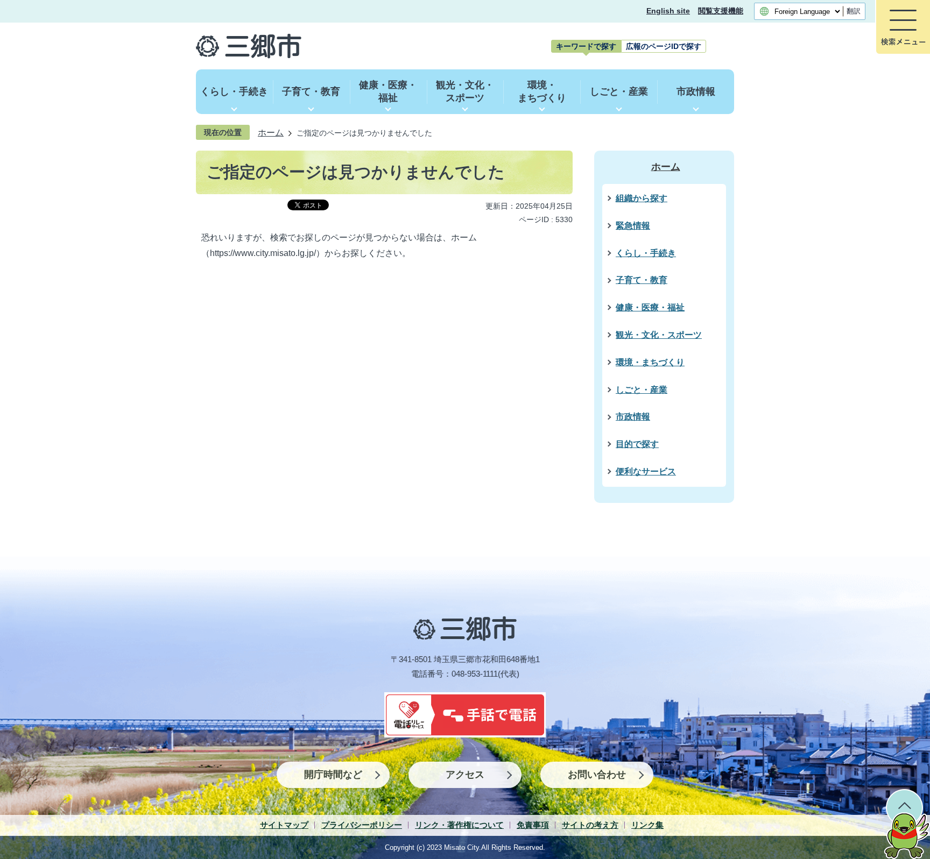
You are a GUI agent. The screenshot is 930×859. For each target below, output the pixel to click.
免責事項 (533, 824)
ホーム (271, 132)
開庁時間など (333, 774)
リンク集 (647, 824)
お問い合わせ (597, 774)
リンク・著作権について (459, 824)
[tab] (586, 46)
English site (668, 11)
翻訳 (854, 11)
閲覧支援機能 (720, 11)
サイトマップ (284, 824)
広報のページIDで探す (663, 46)
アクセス (465, 774)
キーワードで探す (586, 46)
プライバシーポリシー (361, 824)
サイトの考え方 (590, 824)
